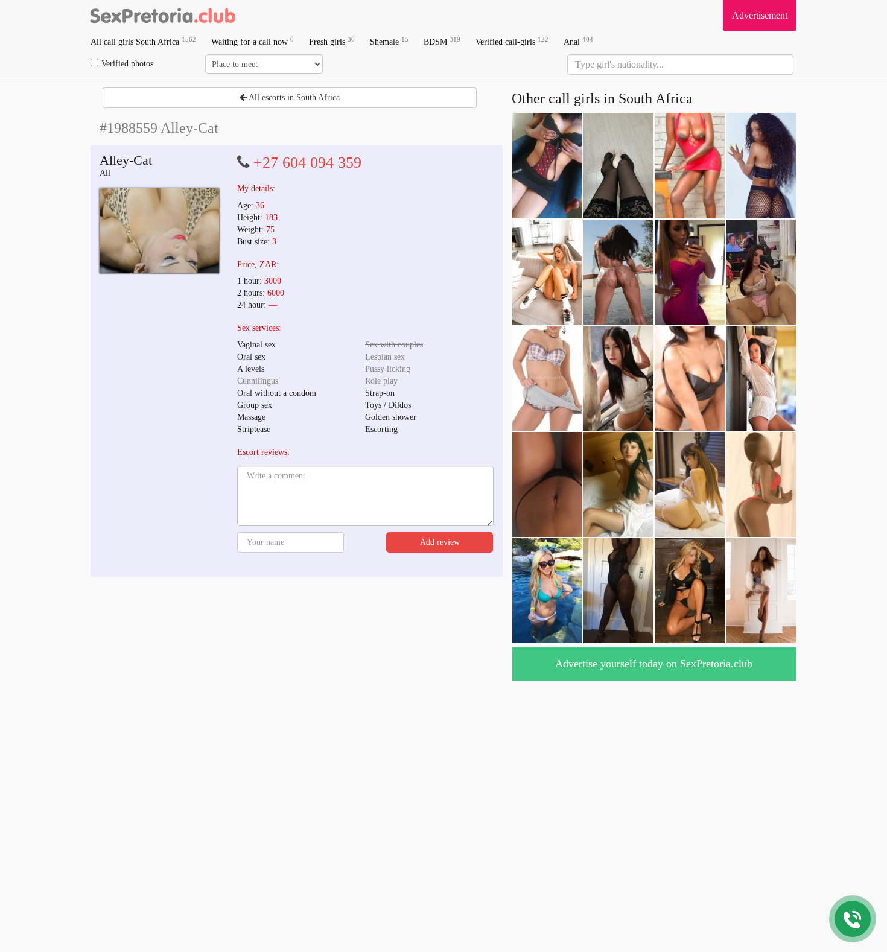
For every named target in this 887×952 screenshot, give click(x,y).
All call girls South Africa (143, 41)
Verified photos (127, 63)
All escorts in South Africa (293, 97)
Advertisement (759, 15)
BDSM (442, 41)
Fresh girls (332, 41)
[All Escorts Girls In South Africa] (162, 15)
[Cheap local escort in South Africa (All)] (159, 230)
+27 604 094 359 (307, 162)
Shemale (389, 41)
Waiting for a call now (252, 41)
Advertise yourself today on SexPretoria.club (653, 664)
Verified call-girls (511, 41)
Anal (578, 41)
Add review (440, 542)
